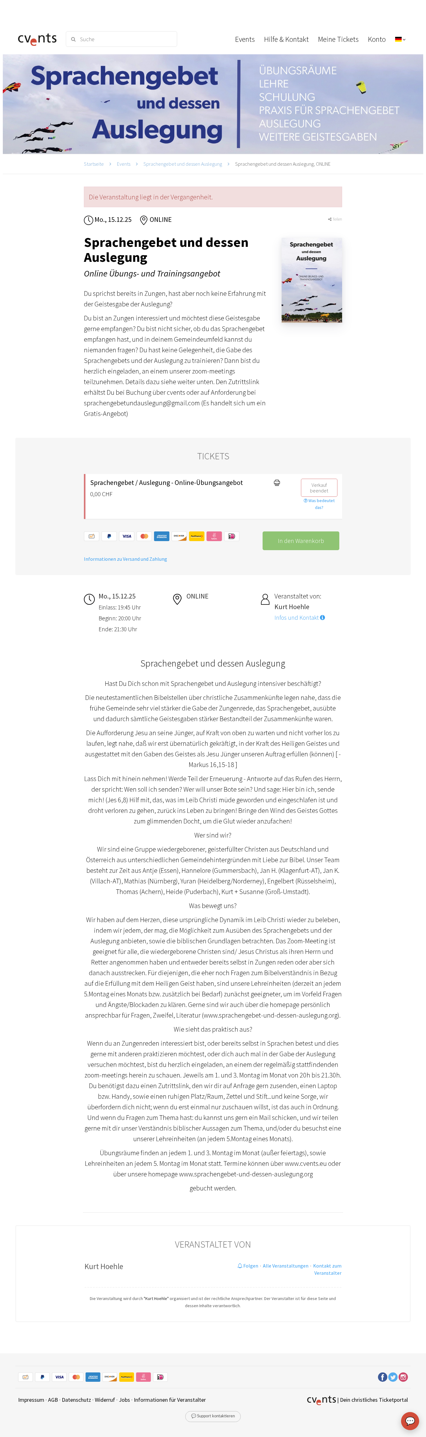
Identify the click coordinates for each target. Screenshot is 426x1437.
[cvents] (38, 39)
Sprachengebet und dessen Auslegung (182, 164)
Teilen (337, 219)
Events (123, 164)
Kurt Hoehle (104, 1266)
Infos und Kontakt (297, 617)
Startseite (94, 164)
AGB (53, 1399)
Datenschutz (76, 1399)
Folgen (250, 1266)
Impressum (31, 1399)
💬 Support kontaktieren (213, 1416)
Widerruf (105, 1399)
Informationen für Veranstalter (170, 1399)
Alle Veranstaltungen (285, 1266)
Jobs (124, 1399)
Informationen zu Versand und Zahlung (125, 559)
